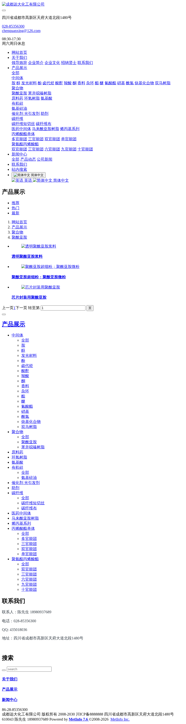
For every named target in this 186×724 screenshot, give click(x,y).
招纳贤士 (69, 63)
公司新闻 (44, 159)
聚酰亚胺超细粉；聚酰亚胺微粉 (39, 277)
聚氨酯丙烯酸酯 (25, 144)
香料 (81, 83)
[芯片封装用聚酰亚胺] (40, 287)
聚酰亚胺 (19, 93)
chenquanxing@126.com (21, 31)
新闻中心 (19, 154)
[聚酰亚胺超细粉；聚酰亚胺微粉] (50, 267)
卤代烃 (48, 83)
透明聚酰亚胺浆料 (27, 256)
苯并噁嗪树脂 (39, 93)
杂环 (90, 83)
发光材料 (29, 83)
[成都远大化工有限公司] (93, 4)
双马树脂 (162, 83)
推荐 (15, 203)
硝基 (121, 83)
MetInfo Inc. (120, 719)
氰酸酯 (110, 83)
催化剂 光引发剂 (26, 113)
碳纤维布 (43, 124)
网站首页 (19, 52)
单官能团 (69, 139)
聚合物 (17, 88)
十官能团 (85, 149)
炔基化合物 (144, 83)
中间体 (17, 78)
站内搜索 (19, 169)
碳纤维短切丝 (23, 124)
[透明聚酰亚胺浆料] (38, 246)
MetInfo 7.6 (78, 719)
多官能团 (19, 139)
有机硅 (17, 103)
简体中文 (60, 180)
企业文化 (52, 63)
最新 (15, 213)
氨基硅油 (19, 108)
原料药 (17, 98)
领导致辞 (19, 63)
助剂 (44, 113)
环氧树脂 (32, 98)
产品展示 (19, 68)
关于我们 (19, 57)
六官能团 (52, 149)
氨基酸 (46, 98)
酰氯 (130, 83)
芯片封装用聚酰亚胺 (29, 297)
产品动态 (28, 159)
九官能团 (69, 149)
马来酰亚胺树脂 (45, 129)
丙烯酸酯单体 (23, 134)
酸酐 (59, 83)
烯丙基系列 (69, 129)
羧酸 (68, 83)
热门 (15, 208)
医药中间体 (21, 129)
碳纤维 (17, 119)
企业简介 (36, 63)
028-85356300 (13, 26)
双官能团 (52, 139)
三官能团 (36, 139)
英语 (28, 180)
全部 (15, 73)
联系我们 (85, 63)
